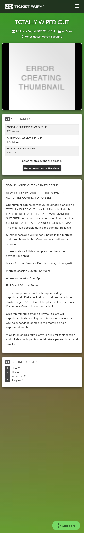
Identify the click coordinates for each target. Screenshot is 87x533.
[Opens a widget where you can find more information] (66, 526)
